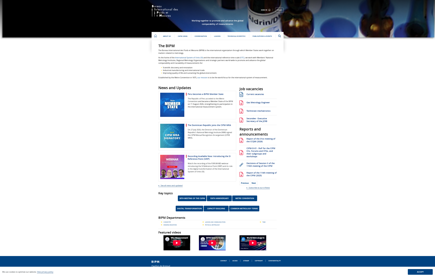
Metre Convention (244, 198)
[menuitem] (224, 261)
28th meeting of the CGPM (192, 198)
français (279, 10)
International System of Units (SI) (189, 57)
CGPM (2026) (183, 36)
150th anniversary (219, 198)
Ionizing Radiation (170, 225)
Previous (245, 183)
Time (264, 222)
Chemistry (167, 222)
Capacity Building (216, 208)
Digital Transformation (189, 208)
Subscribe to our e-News (259, 187)
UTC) (242, 57)
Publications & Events (262, 36)
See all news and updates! (172, 185)
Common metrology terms (244, 208)
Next (254, 183)
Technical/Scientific (237, 36)
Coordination (201, 36)
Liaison (217, 36)
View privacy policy (45, 272)
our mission (202, 77)
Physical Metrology (212, 225)
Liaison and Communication (215, 222)
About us (167, 36)
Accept (420, 272)
